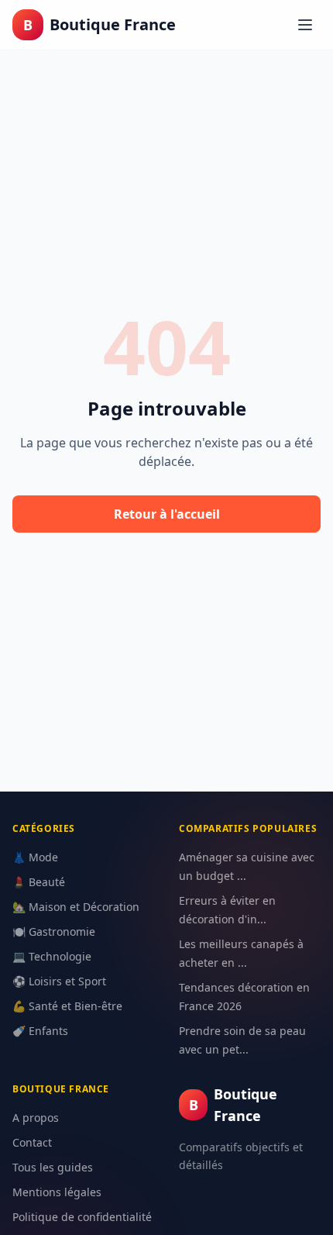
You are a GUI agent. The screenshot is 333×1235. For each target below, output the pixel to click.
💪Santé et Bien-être (67, 1006)
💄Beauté (38, 882)
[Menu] (305, 24)
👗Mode (35, 857)
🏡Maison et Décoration (75, 906)
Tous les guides (52, 1167)
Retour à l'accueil (167, 514)
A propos (35, 1117)
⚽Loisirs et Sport (59, 981)
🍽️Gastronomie (53, 931)
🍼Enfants (40, 1030)
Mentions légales (56, 1192)
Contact (32, 1142)
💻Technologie (51, 956)
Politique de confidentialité (82, 1216)
